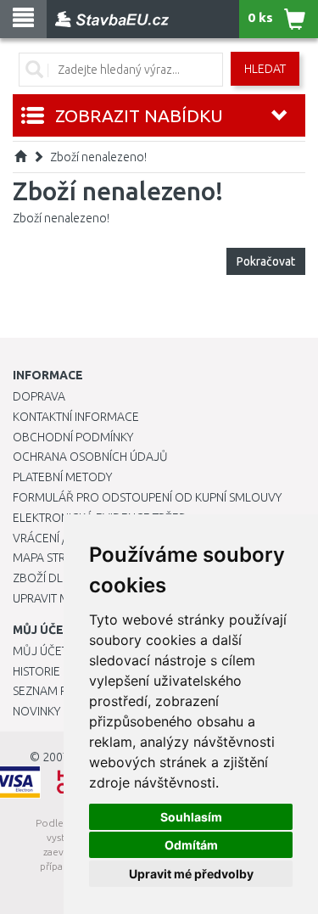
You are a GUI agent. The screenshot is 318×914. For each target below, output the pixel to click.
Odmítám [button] (191, 845)
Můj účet (40, 651)
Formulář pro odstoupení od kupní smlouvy (147, 497)
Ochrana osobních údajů (90, 456)
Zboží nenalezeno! (98, 157)
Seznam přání (52, 691)
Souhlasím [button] (191, 817)
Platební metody (62, 477)
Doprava (39, 396)
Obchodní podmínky (73, 437)
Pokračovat (266, 261)
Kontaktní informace (76, 416)
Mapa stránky (53, 557)
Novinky (36, 711)
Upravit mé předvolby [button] (191, 873)
